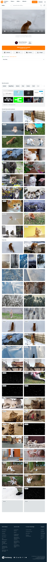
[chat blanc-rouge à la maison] (12, 218)
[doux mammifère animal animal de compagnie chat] (12, 193)
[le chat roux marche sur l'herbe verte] (12, 141)
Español (41, 531)
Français (41, 536)
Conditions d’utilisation (40, 556)
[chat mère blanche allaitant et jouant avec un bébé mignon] (12, 403)
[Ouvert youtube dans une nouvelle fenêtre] (26, 556)
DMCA (15, 532)
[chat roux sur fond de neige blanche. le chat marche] (12, 247)
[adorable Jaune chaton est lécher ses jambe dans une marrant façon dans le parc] (12, 480)
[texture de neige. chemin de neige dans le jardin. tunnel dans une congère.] (34, 274)
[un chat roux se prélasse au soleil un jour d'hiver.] (34, 247)
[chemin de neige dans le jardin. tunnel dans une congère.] (12, 287)
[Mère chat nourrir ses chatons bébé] (34, 193)
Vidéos (18, 1)
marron (17, 85)
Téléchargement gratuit (23, 48)
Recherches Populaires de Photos (16, 541)
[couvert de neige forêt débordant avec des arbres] (15, 261)
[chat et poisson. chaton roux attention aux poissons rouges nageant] (34, 167)
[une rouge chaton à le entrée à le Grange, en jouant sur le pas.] (12, 454)
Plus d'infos (5, 58)
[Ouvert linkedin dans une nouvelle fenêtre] (18, 556)
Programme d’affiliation (16, 534)
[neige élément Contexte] (34, 429)
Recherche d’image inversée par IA (4, 542)
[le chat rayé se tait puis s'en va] (12, 441)
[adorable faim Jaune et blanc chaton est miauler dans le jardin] (34, 480)
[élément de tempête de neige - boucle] (12, 377)
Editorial (24, 1)
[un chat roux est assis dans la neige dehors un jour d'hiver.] (12, 154)
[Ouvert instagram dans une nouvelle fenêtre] (16, 556)
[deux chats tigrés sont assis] (12, 231)
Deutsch (41, 534)
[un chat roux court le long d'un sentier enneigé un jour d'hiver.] (12, 326)
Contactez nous (28, 531)
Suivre (30, 43)
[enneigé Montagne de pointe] (23, 261)
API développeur (4, 538)
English (41, 529)
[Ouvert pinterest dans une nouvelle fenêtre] (20, 556)
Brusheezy (4, 529)
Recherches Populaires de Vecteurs (16, 537)
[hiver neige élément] (12, 390)
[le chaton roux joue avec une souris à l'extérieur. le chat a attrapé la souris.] (34, 218)
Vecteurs (6, 1)
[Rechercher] (41, 5)
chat (23, 85)
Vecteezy (4, 531)
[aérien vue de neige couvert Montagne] (6, 261)
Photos (12, 1)
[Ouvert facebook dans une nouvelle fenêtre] (14, 556)
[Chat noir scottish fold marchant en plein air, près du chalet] (12, 167)
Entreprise (4, 534)
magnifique (11, 85)
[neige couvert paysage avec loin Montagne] (32, 261)
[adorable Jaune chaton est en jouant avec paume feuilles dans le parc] (34, 467)
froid (33, 85)
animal (4, 85)
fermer (28, 85)
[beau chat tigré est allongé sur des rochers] (34, 205)
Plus (5, 2)
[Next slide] (42, 85)
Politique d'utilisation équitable (37, 558)
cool (38, 85)
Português (42, 532)
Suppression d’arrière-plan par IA (5, 546)
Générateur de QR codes (4, 550)
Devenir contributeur (27, 535)
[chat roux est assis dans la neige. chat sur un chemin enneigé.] (12, 116)
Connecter (40, 1)
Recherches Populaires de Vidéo (16, 545)
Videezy (3, 532)
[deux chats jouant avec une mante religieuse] (34, 141)
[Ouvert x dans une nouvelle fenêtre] (24, 556)
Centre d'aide (28, 529)
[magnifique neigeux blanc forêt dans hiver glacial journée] (41, 261)
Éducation (4, 536)
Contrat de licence (16, 530)
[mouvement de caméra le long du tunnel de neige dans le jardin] (12, 352)
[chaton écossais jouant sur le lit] (12, 180)
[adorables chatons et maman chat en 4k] (35, 128)
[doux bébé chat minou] (12, 205)
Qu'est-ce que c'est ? (13, 56)
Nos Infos (27, 532)
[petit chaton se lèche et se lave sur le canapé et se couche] (13, 128)
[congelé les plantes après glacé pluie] (12, 300)
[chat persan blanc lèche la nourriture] (34, 154)
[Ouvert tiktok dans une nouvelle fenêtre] (22, 556)
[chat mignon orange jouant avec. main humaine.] (34, 231)
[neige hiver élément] (34, 390)
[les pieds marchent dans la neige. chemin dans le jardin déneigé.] (34, 352)
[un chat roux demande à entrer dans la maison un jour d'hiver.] (34, 116)
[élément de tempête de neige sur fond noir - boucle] (12, 506)
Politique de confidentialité (39, 557)
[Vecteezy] (2, 2)
